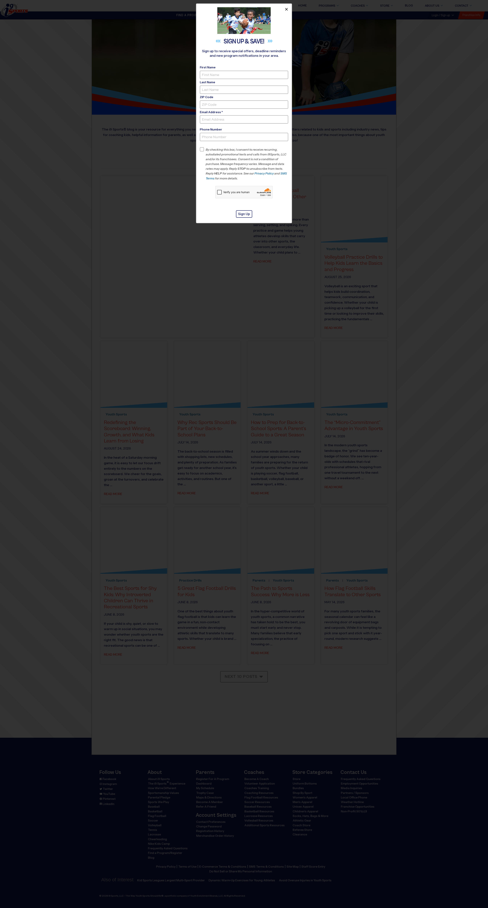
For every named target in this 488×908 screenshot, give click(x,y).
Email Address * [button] (211, 112)
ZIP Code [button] (206, 97)
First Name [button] (208, 67)
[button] (247, 164)
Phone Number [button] (211, 129)
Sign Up (244, 214)
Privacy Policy (264, 173)
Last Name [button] (207, 82)
